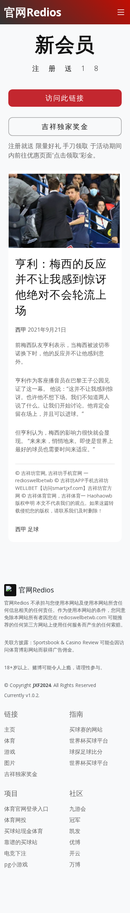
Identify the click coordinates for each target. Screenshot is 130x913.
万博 (74, 864)
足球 (33, 529)
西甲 (20, 329)
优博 (74, 842)
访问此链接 (65, 98)
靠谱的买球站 (20, 842)
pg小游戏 (16, 864)
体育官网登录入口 (26, 809)
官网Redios (32, 12)
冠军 (74, 820)
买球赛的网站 (86, 729)
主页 (9, 729)
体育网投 (15, 820)
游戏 (9, 752)
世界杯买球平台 (88, 740)
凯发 (74, 831)
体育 (9, 740)
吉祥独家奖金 (65, 126)
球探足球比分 (86, 752)
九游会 (77, 809)
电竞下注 (15, 853)
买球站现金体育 (23, 831)
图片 (9, 763)
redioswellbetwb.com (82, 617)
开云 (74, 853)
